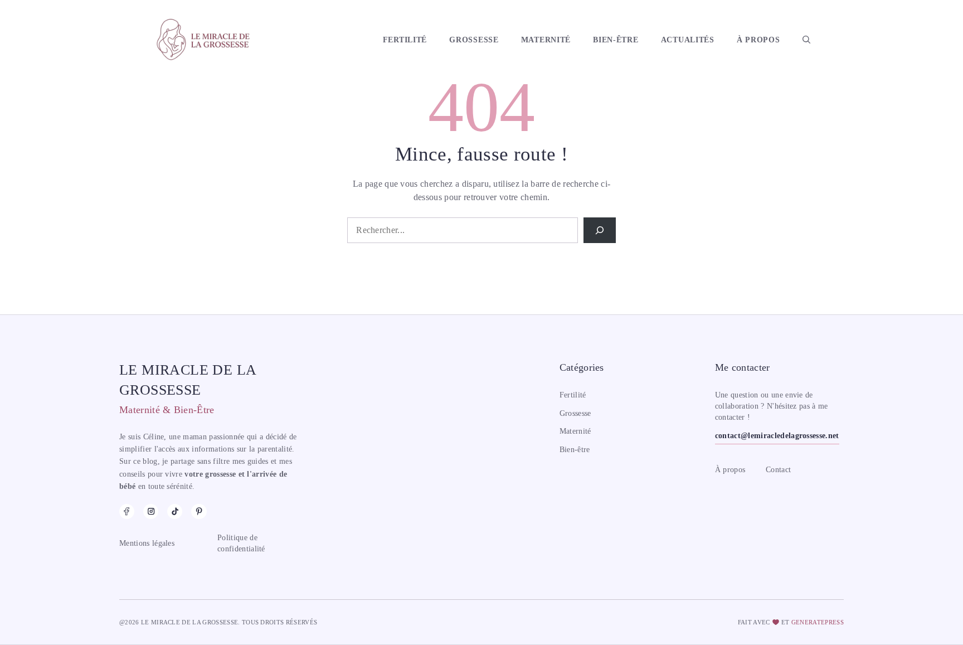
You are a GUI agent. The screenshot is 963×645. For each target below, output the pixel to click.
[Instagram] (150, 511)
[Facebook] (126, 511)
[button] (806, 39)
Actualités (687, 39)
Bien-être (615, 39)
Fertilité (405, 39)
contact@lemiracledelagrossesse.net (777, 435)
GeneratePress (817, 622)
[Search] (599, 230)
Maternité (546, 39)
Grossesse (473, 39)
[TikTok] (174, 511)
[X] (198, 511)
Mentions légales (146, 543)
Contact (778, 469)
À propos (758, 39)
